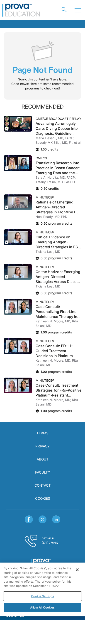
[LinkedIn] (56, 519)
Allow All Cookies (42, 607)
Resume (18, 124)
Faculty (42, 472)
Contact (42, 485)
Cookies (42, 498)
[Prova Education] (21, 10)
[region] (42, 589)
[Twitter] (42, 519)
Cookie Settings (42, 596)
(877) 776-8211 (51, 542)
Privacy (42, 446)
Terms (42, 433)
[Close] (77, 570)
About (43, 459)
